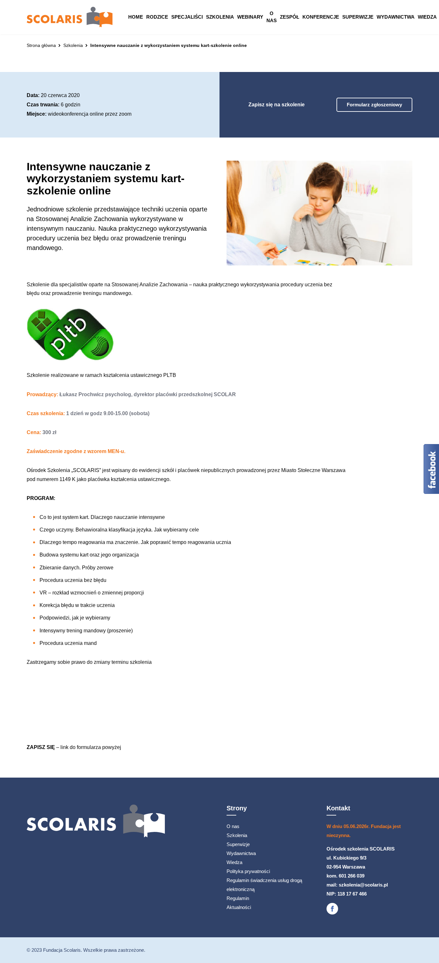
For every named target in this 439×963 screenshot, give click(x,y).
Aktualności (239, 907)
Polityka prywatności (248, 871)
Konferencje (320, 17)
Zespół (289, 17)
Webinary (250, 17)
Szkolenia (220, 17)
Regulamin (238, 898)
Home (135, 17)
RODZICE (157, 17)
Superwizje (357, 17)
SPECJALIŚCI (187, 17)
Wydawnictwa (396, 17)
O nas (271, 17)
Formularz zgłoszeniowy (374, 104)
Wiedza (427, 17)
